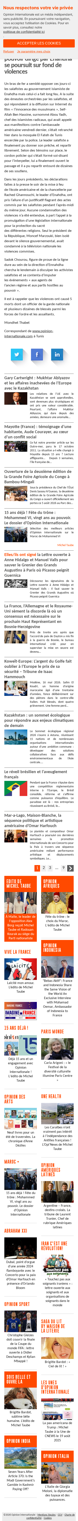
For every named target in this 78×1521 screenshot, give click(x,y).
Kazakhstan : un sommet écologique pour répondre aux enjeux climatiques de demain (39, 720)
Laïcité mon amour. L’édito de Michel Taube (20, 987)
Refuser (8, 51)
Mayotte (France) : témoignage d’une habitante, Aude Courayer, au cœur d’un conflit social (37, 432)
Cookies (48, 1518)
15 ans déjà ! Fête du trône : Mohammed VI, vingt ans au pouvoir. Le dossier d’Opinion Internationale (37, 518)
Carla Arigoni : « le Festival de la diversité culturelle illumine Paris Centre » (57, 1071)
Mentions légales (46, 1515)
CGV (60, 1515)
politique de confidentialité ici (24, 31)
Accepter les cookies (39, 43)
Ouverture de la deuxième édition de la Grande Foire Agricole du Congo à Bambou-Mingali (38, 477)
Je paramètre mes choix (33, 51)
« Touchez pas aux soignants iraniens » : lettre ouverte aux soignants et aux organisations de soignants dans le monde (57, 1292)
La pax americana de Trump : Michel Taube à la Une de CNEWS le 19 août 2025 (57, 1431)
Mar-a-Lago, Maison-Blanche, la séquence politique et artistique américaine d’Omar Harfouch (33, 820)
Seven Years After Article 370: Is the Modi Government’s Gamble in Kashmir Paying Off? (21, 1480)
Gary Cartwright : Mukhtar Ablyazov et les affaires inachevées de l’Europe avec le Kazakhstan (38, 383)
